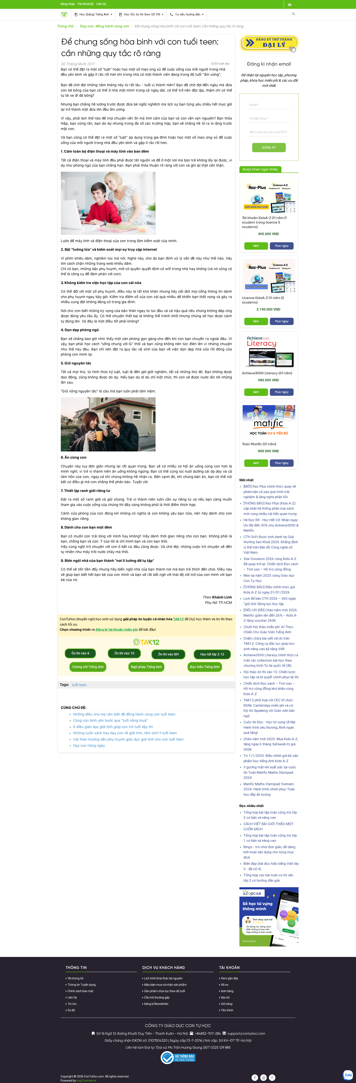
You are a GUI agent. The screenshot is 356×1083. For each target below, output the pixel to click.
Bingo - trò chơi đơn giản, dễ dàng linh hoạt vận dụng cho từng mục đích (269, 852)
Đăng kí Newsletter (156, 1003)
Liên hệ (101, 4)
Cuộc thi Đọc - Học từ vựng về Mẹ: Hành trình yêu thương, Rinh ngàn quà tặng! (270, 727)
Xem (256, 245)
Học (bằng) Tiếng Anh (92, 14)
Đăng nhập (68, 4)
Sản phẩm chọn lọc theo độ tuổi (164, 991)
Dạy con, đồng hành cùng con (104, 26)
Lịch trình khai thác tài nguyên (163, 978)
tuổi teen (79, 685)
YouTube (263, 1077)
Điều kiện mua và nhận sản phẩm (165, 984)
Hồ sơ (224, 984)
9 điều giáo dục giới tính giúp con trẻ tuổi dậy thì (113, 727)
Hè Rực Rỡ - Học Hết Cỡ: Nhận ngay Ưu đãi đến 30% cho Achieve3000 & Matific (271, 525)
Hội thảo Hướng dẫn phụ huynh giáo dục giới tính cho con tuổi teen (128, 739)
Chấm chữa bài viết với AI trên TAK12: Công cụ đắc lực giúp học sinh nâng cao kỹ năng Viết (269, 643)
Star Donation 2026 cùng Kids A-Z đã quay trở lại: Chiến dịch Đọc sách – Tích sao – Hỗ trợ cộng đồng (271, 564)
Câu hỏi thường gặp (157, 997)
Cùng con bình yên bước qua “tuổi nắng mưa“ (110, 720)
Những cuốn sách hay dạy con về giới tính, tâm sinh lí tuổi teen (125, 733)
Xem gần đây (229, 978)
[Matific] (269, 422)
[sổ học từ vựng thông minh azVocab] (269, 917)
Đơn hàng (227, 991)
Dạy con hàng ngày (89, 745)
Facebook (255, 1077)
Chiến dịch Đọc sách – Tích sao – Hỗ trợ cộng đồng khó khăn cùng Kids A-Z (269, 688)
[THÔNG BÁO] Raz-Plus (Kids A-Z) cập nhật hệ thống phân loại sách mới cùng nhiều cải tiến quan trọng (270, 508)
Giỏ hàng (226, 1003)
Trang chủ (65, 26)
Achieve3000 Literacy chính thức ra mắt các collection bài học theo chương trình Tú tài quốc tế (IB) (271, 660)
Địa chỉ (225, 997)
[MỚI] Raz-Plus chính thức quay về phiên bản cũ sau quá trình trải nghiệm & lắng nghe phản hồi (270, 491)
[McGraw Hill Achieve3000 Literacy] (269, 351)
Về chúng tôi (75, 978)
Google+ (272, 1077)
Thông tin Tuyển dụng (82, 984)
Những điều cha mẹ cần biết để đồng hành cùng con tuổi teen (124, 714)
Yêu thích (227, 1010)
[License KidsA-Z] (269, 275)
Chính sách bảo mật (80, 991)
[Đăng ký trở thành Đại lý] (269, 43)
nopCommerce (86, 1080)
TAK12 (178, 619)
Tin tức (72, 1003)
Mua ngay (281, 245)
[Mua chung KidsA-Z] (269, 196)
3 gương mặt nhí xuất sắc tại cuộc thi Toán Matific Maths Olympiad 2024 (270, 772)
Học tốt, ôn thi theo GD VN (140, 14)
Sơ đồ (71, 1010)
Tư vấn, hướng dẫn (185, 14)
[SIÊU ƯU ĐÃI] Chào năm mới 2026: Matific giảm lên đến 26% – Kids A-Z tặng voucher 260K (271, 615)
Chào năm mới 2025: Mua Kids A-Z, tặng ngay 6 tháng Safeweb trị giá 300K (271, 744)
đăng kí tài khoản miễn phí (117, 629)
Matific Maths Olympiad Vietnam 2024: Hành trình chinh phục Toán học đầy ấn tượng (269, 789)
